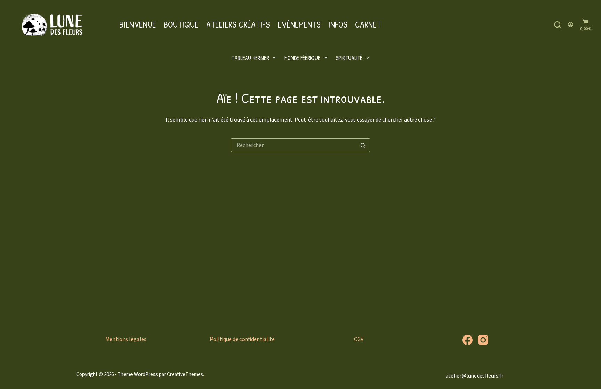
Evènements (299, 24)
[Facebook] (467, 340)
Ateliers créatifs (238, 24)
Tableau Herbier (250, 58)
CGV (358, 339)
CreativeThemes (185, 374)
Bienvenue (137, 24)
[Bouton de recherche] (363, 145)
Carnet (368, 24)
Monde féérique (302, 58)
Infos (337, 24)
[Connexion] (570, 24)
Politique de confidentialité (242, 339)
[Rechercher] (557, 24)
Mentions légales (125, 339)
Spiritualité (349, 58)
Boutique (181, 24)
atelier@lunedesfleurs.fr (474, 376)
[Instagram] (483, 340)
